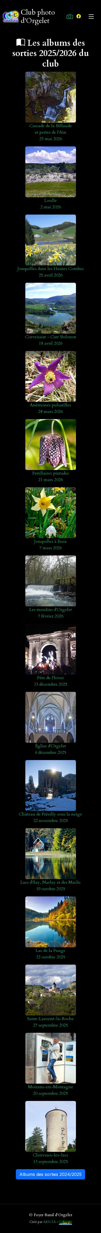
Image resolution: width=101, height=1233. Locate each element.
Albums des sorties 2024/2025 (50, 1174)
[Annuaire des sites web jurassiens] (65, 1221)
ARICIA (49, 1221)
